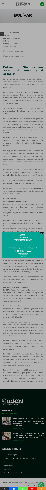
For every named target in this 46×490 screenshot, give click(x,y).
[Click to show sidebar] (2, 34)
